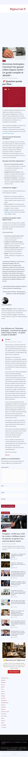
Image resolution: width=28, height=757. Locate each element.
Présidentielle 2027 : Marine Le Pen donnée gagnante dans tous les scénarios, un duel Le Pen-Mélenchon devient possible (18, 573)
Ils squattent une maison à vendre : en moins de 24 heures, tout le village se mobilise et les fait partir (18, 592)
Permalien (20, 341)
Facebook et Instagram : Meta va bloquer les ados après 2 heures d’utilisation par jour (18, 583)
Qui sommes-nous (5, 748)
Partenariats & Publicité (11, 749)
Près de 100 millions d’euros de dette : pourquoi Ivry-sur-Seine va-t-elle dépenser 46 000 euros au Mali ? (18, 623)
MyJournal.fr (18, 9)
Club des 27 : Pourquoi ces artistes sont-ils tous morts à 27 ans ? (18, 564)
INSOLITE (3, 705)
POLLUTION (4, 716)
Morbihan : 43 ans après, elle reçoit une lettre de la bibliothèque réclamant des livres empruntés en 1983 (17, 613)
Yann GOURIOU (15, 78)
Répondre (7, 455)
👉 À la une (3, 727)
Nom (2, 486)
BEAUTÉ (3, 687)
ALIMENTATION (4, 678)
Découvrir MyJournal (14, 671)
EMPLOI (3, 693)
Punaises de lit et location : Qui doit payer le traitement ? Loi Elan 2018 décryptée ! (14, 292)
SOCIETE (4, 530)
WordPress (3, 743)
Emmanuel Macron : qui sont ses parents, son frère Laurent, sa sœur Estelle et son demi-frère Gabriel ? (18, 633)
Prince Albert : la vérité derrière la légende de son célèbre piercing (18, 555)
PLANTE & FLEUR (5, 711)
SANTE (4, 60)
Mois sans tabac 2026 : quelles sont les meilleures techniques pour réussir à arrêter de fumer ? (18, 603)
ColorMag (22, 742)
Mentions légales (22, 748)
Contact (19, 749)
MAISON (3, 709)
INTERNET (3, 707)
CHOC (2, 689)
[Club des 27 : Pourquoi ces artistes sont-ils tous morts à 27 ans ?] (5, 565)
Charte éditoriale (14, 748)
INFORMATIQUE (4, 702)
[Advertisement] (14, 27)
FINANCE (3, 696)
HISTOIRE (3, 698)
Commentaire (5, 467)
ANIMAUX (3, 680)
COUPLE (3, 691)
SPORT (2, 722)
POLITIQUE (3, 714)
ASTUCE (3, 684)
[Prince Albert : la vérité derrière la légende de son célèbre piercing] (5, 557)
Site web (3, 499)
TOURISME (3, 725)
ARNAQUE (3, 682)
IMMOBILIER (4, 700)
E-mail (2, 492)
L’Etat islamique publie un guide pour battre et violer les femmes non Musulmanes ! (15, 287)
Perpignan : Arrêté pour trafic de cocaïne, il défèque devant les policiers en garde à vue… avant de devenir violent (13, 537)
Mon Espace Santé (9, 133)
